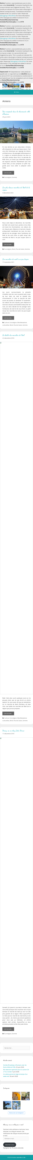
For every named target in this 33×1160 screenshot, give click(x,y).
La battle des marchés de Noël (13, 335)
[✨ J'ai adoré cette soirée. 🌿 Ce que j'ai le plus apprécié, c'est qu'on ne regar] (25, 1105)
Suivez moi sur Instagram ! (16, 1112)
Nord (13, 249)
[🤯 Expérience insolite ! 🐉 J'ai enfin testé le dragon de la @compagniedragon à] (7, 1105)
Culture (6, 322)
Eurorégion (7, 177)
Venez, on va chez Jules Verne (13, 730)
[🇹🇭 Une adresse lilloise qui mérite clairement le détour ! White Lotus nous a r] (16, 1096)
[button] (16, 132)
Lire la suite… (9, 173)
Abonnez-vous (9, 1145)
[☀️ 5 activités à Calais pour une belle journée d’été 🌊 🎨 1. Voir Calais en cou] (7, 1096)
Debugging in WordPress (8, 16)
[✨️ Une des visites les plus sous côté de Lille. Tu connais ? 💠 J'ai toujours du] (25, 1096)
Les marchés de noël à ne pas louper (15, 259)
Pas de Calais (20, 249)
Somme (14, 177)
